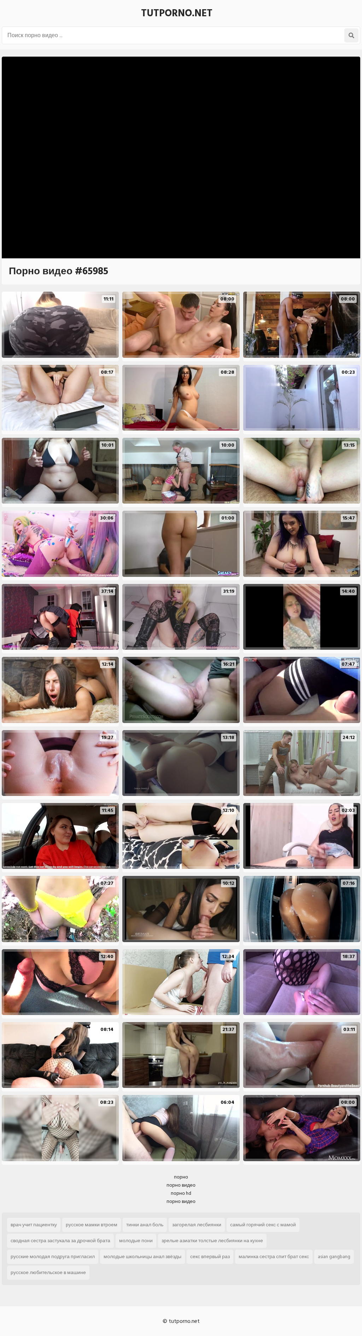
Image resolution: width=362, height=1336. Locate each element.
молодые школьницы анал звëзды (142, 1256)
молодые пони (136, 1241)
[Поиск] (351, 35)
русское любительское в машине (48, 1272)
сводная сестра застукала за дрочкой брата (60, 1241)
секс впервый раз (210, 1256)
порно (181, 1177)
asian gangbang (334, 1256)
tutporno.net (176, 13)
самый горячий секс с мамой (263, 1225)
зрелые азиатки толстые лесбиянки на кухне (212, 1241)
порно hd (181, 1193)
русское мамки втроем (91, 1225)
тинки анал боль (144, 1225)
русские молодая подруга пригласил (53, 1256)
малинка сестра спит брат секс (274, 1256)
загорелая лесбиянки (196, 1225)
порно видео (181, 1185)
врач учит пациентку (34, 1225)
